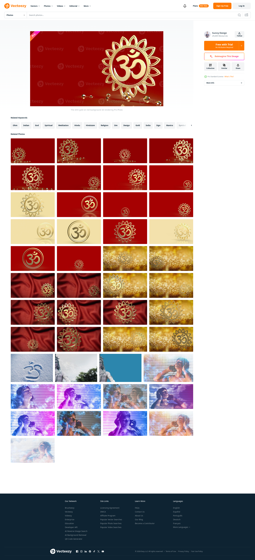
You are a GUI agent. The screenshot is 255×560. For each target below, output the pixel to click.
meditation (63, 125)
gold (138, 125)
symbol (182, 125)
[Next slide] (189, 125)
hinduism (90, 125)
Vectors (34, 6)
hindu (77, 125)
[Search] (239, 15)
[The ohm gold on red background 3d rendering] (33, 150)
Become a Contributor (145, 523)
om (116, 125)
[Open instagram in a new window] (81, 551)
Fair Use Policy (197, 551)
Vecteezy (69, 511)
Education (69, 523)
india (148, 125)
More (86, 6)
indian (26, 125)
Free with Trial (224, 45)
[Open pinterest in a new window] (90, 551)
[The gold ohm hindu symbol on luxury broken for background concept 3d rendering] (125, 258)
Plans (195, 6)
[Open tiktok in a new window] (94, 551)
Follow (239, 36)
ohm (15, 125)
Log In (242, 6)
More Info (210, 83)
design (126, 125)
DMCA (103, 511)
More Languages (180, 527)
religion (104, 125)
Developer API (71, 527)
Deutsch (176, 519)
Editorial (73, 6)
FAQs (137, 508)
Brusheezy (69, 508)
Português (177, 515)
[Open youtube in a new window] (103, 551)
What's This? (229, 76)
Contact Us (140, 511)
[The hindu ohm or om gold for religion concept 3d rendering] (125, 177)
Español (176, 511)
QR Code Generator (73, 539)
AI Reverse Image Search (76, 531)
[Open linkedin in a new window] (86, 551)
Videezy (68, 515)
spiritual (48, 125)
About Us (139, 515)
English (176, 508)
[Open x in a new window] (98, 551)
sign (158, 125)
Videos (60, 6)
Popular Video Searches (110, 527)
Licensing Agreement (109, 508)
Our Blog (139, 519)
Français (177, 523)
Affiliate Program (107, 515)
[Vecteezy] (15, 6)
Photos (47, 6)
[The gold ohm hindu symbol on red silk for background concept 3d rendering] (33, 285)
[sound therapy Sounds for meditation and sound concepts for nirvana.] (168, 368)
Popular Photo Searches (111, 523)
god (37, 125)
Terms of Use (171, 551)
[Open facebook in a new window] (77, 551)
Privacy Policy (183, 551)
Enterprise (69, 519)
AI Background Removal (75, 535)
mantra (169, 125)
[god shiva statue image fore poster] (76, 368)
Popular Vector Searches (111, 519)
